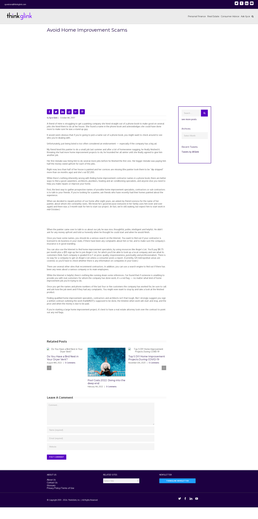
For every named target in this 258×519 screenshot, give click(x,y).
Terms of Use (67, 488)
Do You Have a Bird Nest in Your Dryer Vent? (63, 358)
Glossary (51, 485)
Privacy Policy (53, 488)
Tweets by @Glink (190, 152)
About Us (51, 479)
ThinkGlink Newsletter (177, 481)
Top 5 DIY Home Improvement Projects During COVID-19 (146, 358)
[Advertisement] (106, 220)
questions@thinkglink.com (15, 4)
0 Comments (70, 363)
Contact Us (52, 482)
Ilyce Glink (53, 118)
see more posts (189, 119)
